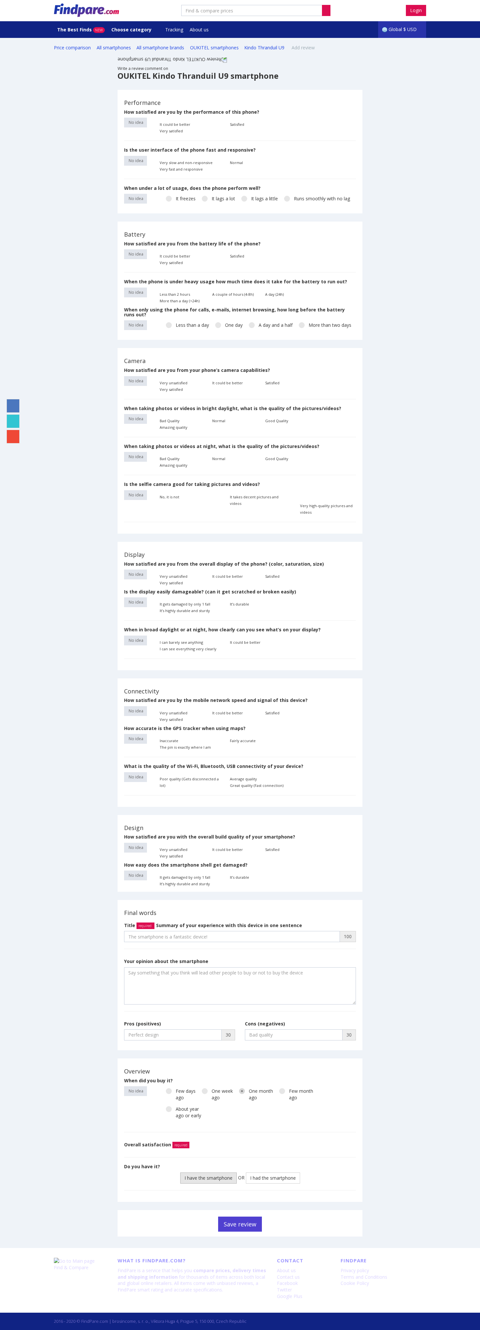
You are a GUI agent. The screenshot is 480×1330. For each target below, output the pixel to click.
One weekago (222, 1094)
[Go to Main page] (81, 1261)
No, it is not (169, 496)
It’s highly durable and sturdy (185, 610)
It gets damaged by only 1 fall (185, 604)
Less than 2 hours (175, 294)
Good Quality (276, 420)
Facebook (287, 1283)
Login (416, 10)
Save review (240, 1224)
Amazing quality (173, 427)
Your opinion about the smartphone (166, 961)
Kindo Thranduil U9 (265, 47)
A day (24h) (274, 294)
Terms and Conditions (364, 1277)
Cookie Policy (355, 1283)
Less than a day (192, 325)
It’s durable (239, 604)
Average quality (243, 778)
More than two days (330, 325)
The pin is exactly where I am (185, 747)
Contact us (288, 1277)
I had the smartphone (273, 1178)
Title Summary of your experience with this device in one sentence (213, 925)
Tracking (174, 29)
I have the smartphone (208, 1178)
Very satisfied (171, 130)
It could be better (175, 124)
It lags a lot (223, 198)
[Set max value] (351, 124)
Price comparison (72, 47)
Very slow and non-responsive (186, 162)
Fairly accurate (243, 740)
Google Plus (289, 1296)
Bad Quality (170, 420)
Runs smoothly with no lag (322, 198)
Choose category (132, 29)
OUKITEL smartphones (214, 47)
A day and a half (276, 325)
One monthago (261, 1094)
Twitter (284, 1290)
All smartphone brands (160, 47)
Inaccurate (169, 740)
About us (199, 29)
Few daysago (186, 1094)
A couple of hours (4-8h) (233, 294)
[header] (326, 10)
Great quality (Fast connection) (256, 785)
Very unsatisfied (173, 382)
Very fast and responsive (181, 169)
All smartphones (114, 47)
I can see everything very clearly (188, 648)
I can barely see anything (181, 642)
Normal (236, 162)
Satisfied (237, 124)
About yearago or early (188, 1112)
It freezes (186, 198)
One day (234, 325)
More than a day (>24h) (180, 300)
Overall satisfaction (155, 1144)
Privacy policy (355, 1270)
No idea (135, 122)
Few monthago (301, 1094)
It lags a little (264, 198)
